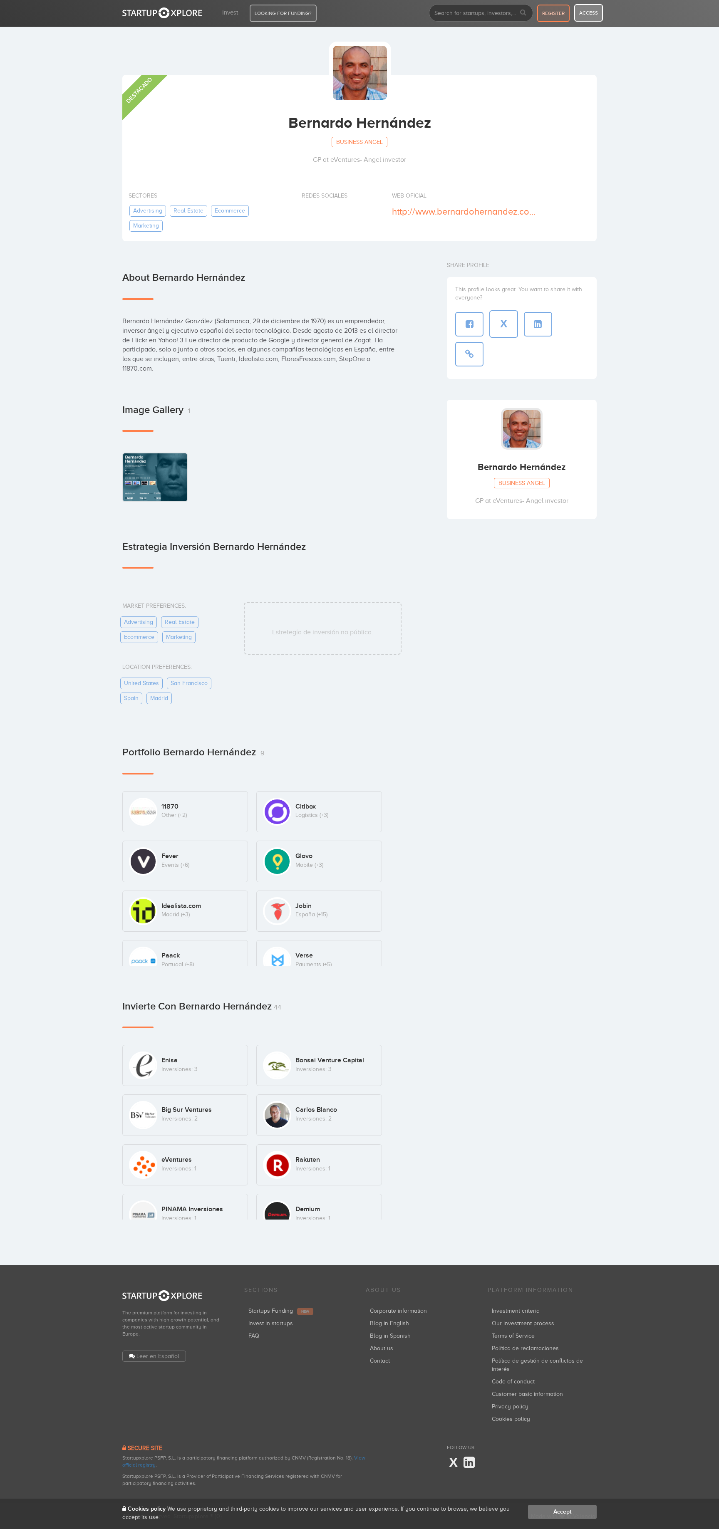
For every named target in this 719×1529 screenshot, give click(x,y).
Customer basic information (527, 1394)
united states (141, 683)
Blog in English (389, 1323)
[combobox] (481, 13)
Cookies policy (511, 1419)
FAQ (253, 1336)
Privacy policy (510, 1406)
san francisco (189, 683)
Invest (230, 12)
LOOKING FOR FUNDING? (283, 13)
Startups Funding (278, 1311)
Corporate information (398, 1311)
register (553, 13)
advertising (147, 211)
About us (381, 1348)
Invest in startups (270, 1323)
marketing (146, 226)
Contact (380, 1361)
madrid (159, 698)
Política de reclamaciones (525, 1348)
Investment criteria (516, 1311)
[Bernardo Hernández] (155, 477)
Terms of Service (513, 1336)
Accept (562, 1511)
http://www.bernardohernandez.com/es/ (467, 211)
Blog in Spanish (390, 1336)
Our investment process (523, 1323)
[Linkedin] (469, 1462)
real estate (188, 211)
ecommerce (230, 211)
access (588, 13)
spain (131, 698)
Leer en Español (157, 1356)
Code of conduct (513, 1381)
